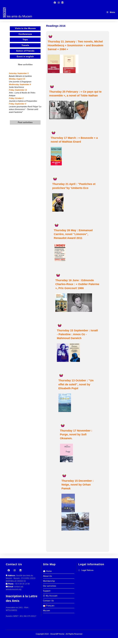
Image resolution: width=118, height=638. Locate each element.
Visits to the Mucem (25, 28)
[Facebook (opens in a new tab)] (55, 2)
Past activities (25, 122)
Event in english (25, 56)
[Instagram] (15, 570)
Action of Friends (25, 51)
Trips (25, 39)
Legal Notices (87, 570)
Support (47, 591)
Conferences (25, 34)
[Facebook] (9, 570)
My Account (51, 596)
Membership (49, 581)
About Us (47, 576)
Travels (25, 45)
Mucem (46, 610)
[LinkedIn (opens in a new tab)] (62, 2)
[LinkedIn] (20, 570)
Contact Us (48, 601)
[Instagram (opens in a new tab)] (59, 2)
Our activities (49, 586)
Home (49, 571)
